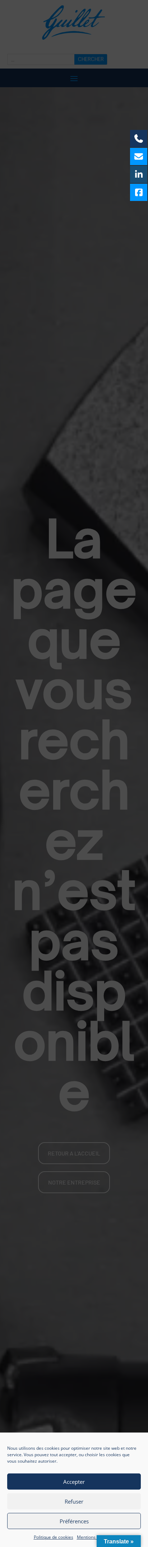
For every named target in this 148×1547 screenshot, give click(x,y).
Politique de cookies (53, 1537)
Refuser (74, 1501)
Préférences (74, 1521)
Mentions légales (94, 1537)
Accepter (74, 1481)
